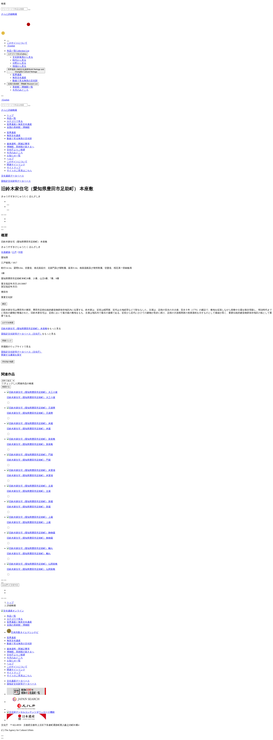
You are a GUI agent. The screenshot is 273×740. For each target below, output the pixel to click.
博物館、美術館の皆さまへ (20, 147)
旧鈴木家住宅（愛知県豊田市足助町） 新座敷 (30, 444)
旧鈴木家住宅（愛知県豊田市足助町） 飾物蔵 (30, 538)
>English (11, 46)
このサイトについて (17, 43)
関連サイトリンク (16, 164)
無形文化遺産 (19, 77)
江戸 (14, 252)
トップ (10, 115)
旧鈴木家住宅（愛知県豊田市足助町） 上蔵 (29, 522)
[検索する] (29, 9)
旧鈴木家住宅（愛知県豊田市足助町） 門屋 (29, 460)
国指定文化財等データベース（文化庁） (21, 334)
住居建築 (5, 252)
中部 (20, 252)
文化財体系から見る (23, 57)
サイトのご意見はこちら (19, 170)
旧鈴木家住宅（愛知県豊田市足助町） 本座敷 (24, 328)
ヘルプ (10, 158)
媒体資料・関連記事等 (18, 144)
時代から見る (19, 60)
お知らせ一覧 (13, 155)
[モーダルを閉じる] (2, 735)
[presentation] (3, 383)
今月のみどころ (20, 90)
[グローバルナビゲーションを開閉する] (2, 95)
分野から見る (19, 63)
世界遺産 (17, 74)
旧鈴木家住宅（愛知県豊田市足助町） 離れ (29, 553)
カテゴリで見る (17, 54)
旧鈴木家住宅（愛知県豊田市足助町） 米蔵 (29, 428)
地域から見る (19, 66)
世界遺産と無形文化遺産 (26, 70)
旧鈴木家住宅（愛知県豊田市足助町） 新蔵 (29, 506)
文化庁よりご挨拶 (16, 149)
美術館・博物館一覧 (23, 87)
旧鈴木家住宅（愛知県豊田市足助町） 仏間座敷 (31, 569)
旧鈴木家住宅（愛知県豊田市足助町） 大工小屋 (31, 397)
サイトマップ (13, 167)
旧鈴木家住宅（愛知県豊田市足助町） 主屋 (29, 491)
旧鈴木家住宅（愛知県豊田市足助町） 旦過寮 (30, 413)
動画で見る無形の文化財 (25, 80)
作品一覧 (18, 51)
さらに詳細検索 (9, 14)
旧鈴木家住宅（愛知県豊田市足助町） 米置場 (30, 475)
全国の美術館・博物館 (23, 84)
